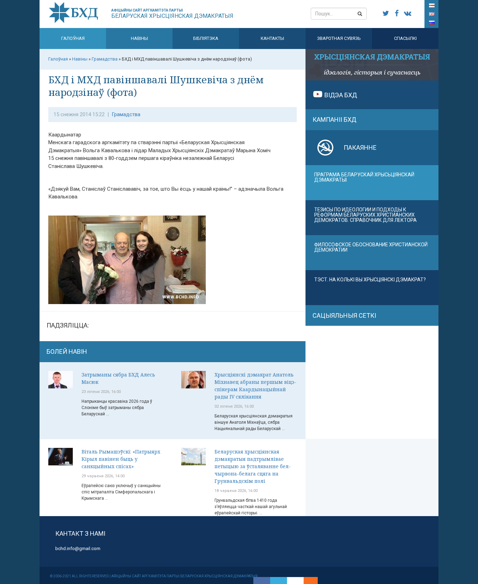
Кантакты (272, 38)
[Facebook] (261, 580)
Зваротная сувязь (339, 38)
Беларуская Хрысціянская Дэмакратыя (172, 13)
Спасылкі (405, 38)
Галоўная (73, 38)
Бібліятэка (205, 38)
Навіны (139, 38)
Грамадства (126, 114)
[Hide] (314, 580)
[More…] (307, 580)
